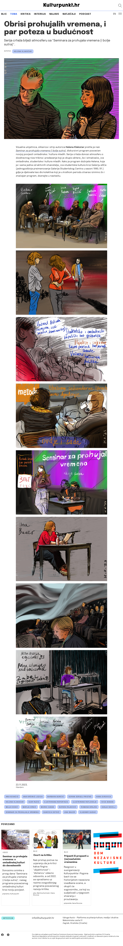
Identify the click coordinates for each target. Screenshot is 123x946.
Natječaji (69, 14)
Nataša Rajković (67, 807)
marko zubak (47, 807)
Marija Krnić (29, 807)
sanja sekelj (108, 807)
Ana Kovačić (12, 797)
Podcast (85, 14)
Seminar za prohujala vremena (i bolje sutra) (41, 151)
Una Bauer (69, 812)
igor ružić (33, 802)
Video (5, 852)
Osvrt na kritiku (42, 855)
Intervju (40, 14)
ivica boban (107, 802)
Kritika (26, 14)
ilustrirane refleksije (85, 802)
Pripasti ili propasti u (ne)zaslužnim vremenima (76, 859)
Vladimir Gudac (88, 812)
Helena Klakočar (23, 51)
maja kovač (12, 807)
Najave (54, 14)
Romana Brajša (89, 807)
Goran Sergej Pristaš (80, 797)
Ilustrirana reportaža (56, 802)
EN (114, 14)
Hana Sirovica (103, 797)
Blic (4, 14)
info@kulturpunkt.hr (43, 918)
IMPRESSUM (8, 918)
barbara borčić (55, 797)
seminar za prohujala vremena (22, 812)
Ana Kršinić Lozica (33, 797)
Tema (13, 14)
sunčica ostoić (51, 812)
